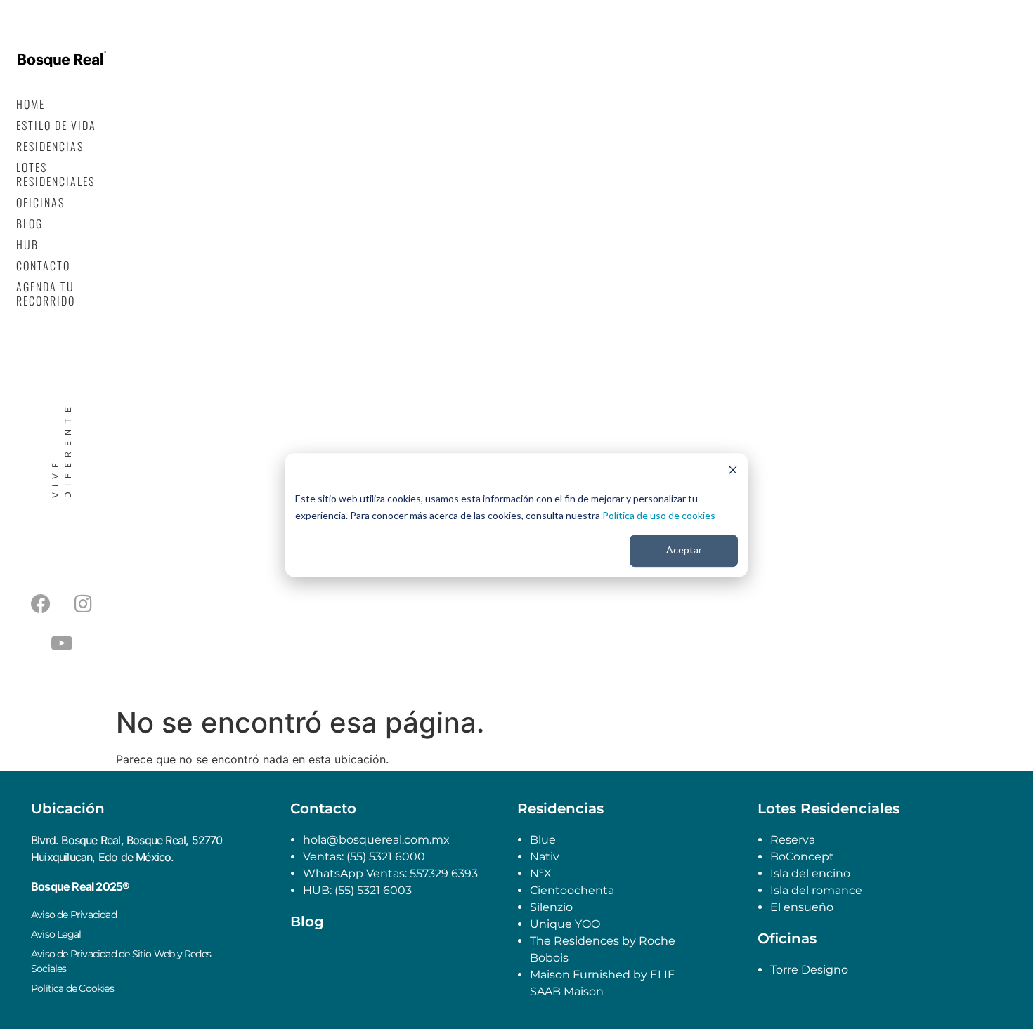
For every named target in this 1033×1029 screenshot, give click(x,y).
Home (30, 104)
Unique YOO (565, 924)
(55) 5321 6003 (373, 890)
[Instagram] (83, 604)
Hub (27, 244)
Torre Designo (809, 969)
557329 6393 (444, 873)
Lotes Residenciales (55, 174)
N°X (541, 873)
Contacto (43, 265)
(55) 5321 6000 (384, 856)
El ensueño (801, 907)
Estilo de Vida (56, 125)
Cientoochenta (572, 890)
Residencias (50, 146)
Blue (543, 839)
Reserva (792, 839)
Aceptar (684, 550)
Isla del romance (816, 890)
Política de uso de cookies (658, 515)
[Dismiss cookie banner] (733, 471)
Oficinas (40, 202)
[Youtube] (62, 643)
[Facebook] (40, 604)
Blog (29, 223)
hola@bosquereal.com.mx (376, 839)
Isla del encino (810, 873)
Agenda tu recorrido (45, 293)
